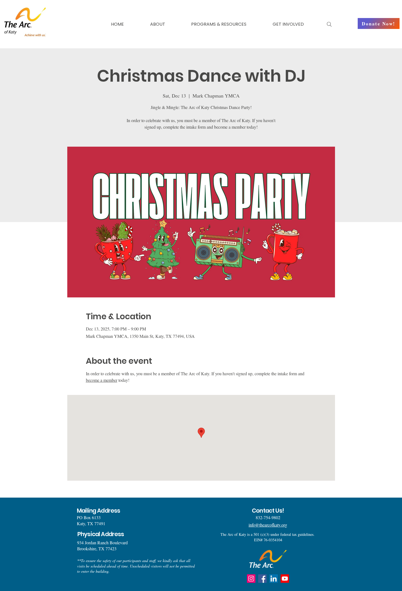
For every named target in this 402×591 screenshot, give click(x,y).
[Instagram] (251, 578)
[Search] (329, 24)
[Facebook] (262, 578)
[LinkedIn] (273, 578)
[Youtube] (285, 578)
